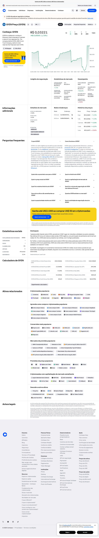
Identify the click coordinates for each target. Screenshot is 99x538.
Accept (85, 532)
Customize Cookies (88, 527)
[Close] (95, 525)
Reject (67, 532)
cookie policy (66, 525)
